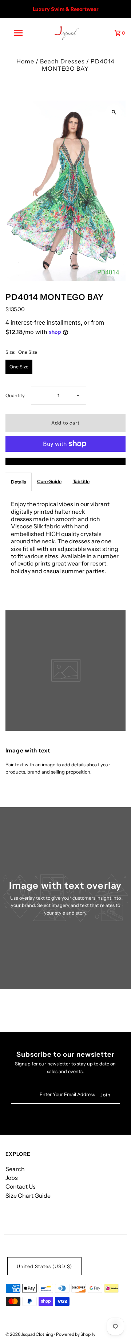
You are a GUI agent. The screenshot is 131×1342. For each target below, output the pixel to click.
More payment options (65, 461)
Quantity (15, 395)
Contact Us (20, 1186)
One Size (18, 366)
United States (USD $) (44, 1266)
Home (25, 61)
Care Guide (49, 481)
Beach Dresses (62, 61)
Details (18, 482)
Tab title (81, 481)
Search (15, 1169)
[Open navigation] (17, 33)
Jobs (11, 1177)
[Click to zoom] (114, 112)
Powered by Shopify (75, 1334)
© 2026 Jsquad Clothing (29, 1334)
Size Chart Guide (28, 1195)
